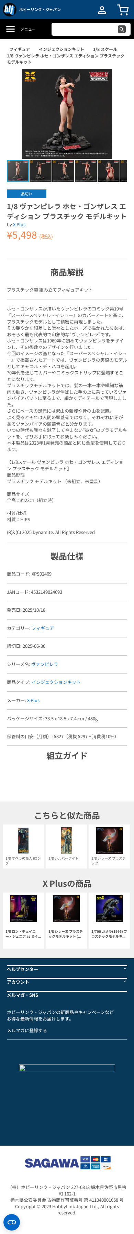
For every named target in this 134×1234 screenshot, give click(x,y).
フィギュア (19, 49)
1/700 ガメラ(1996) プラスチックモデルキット (109, 934)
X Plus (19, 224)
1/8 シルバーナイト (63, 858)
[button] (115, 81)
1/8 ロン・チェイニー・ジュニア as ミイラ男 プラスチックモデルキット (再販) (23, 934)
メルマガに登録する (27, 1030)
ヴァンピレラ (44, 664)
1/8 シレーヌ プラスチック (108, 860)
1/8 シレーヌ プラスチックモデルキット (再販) (65, 934)
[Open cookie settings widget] (11, 1222)
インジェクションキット (61, 49)
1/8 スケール (105, 49)
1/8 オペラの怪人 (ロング (23, 860)
